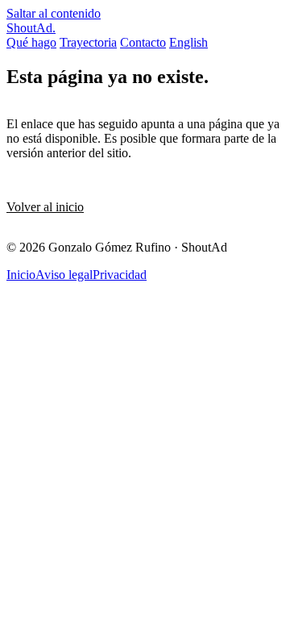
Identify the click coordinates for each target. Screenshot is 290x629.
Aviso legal (64, 274)
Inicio (20, 274)
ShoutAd (31, 28)
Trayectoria (88, 42)
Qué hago (31, 42)
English (188, 42)
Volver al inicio (45, 207)
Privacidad (120, 274)
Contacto (143, 42)
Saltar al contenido (53, 13)
